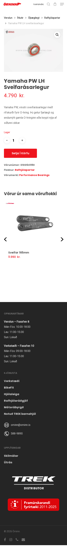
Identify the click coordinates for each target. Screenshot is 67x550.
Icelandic (38, 4)
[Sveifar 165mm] (35, 223)
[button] (62, 4)
